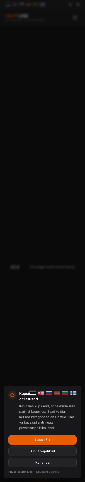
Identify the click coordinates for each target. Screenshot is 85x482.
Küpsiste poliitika (47, 471)
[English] (41, 393)
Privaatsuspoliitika (20, 471)
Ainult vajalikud (42, 451)
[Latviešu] (57, 393)
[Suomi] (73, 393)
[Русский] (49, 393)
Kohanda (42, 462)
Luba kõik (42, 440)
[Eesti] (32, 393)
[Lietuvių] (65, 393)
